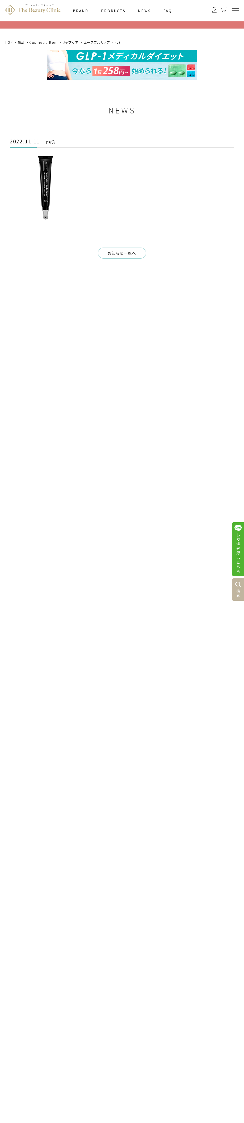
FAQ (167, 10)
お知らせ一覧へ (122, 253)
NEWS (144, 10)
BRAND (81, 10)
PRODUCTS (113, 10)
